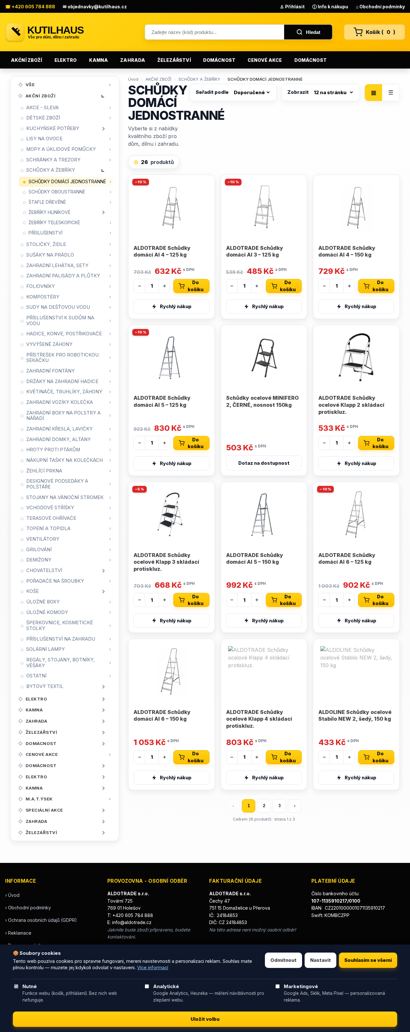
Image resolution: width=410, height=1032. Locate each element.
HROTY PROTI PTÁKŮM (53, 450)
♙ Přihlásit (292, 6)
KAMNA (98, 60)
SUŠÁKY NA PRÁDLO (50, 255)
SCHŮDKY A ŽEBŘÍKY (50, 170)
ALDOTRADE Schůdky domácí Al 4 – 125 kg (162, 251)
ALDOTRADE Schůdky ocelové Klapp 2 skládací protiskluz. (351, 405)
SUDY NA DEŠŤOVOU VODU (58, 307)
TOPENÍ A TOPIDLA (48, 528)
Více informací (152, 968)
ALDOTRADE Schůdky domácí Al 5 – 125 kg (162, 401)
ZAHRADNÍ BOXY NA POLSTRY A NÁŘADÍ (63, 416)
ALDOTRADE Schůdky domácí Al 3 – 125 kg (254, 251)
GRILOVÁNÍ (39, 550)
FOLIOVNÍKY (40, 286)
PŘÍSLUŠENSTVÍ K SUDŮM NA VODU (60, 320)
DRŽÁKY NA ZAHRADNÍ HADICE (62, 381)
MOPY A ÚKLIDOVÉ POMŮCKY (61, 149)
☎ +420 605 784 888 (30, 6)
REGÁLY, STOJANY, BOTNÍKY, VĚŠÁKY (60, 662)
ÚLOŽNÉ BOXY (43, 602)
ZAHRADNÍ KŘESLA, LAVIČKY (59, 429)
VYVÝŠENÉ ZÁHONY (49, 344)
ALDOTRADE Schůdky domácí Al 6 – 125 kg (346, 558)
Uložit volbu (205, 1019)
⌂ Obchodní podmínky (380, 6)
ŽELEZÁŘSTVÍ (174, 60)
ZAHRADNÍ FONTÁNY (50, 371)
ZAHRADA (132, 60)
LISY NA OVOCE (44, 139)
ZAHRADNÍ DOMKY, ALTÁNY (58, 439)
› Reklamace (18, 933)
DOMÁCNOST (219, 60)
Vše (30, 84)
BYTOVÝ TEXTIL (44, 686)
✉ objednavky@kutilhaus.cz (95, 6)
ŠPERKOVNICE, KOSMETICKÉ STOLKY (59, 625)
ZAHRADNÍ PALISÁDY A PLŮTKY (63, 276)
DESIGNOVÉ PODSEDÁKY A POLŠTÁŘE (57, 484)
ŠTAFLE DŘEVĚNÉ (47, 202)
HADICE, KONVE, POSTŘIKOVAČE (64, 334)
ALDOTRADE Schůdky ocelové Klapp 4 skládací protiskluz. (259, 719)
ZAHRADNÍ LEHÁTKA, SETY (57, 265)
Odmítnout (283, 960)
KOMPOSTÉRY (42, 297)
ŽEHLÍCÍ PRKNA (44, 471)
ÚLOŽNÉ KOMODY (47, 612)
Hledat (313, 32)
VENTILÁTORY (42, 539)
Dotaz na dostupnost (264, 463)
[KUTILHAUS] (69, 32)
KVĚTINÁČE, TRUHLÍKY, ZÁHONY (64, 392)
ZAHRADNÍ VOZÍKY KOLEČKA (59, 402)
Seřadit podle (212, 92)
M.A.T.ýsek (39, 798)
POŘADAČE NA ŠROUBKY (55, 581)
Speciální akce (44, 810)
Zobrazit (298, 92)
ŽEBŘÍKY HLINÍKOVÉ (49, 212)
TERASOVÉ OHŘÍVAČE (51, 518)
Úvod (133, 79)
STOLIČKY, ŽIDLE (46, 244)
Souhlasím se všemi (368, 960)
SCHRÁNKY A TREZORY (53, 160)
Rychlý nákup (176, 306)
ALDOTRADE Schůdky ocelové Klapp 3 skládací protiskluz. (166, 562)
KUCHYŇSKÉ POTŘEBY (52, 128)
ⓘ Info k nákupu (330, 6)
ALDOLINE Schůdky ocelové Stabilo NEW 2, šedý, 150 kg (354, 715)
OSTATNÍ (36, 676)
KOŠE (32, 591)
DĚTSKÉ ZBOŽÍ (43, 118)
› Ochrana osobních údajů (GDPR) (41, 920)
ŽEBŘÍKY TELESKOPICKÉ (54, 222)
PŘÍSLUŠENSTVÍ (45, 232)
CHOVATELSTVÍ (44, 570)
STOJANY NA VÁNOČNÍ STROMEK (64, 497)
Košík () (380, 32)
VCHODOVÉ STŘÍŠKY (50, 508)
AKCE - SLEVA (42, 108)
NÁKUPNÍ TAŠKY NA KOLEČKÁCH (64, 460)
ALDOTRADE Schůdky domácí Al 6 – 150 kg (162, 715)
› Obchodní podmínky (28, 907)
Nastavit (320, 960)
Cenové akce (265, 60)
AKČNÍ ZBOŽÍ (26, 60)
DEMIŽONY (38, 560)
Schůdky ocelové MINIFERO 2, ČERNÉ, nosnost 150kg (262, 401)
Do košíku (195, 286)
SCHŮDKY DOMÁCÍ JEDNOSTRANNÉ (67, 181)
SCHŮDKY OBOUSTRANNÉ (57, 191)
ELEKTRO (65, 60)
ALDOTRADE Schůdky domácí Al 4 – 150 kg (346, 251)
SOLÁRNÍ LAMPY (45, 649)
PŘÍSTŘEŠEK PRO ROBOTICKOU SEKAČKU (62, 358)
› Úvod (12, 895)
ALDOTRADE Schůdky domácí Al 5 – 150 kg (254, 558)
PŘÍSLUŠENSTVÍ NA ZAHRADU (60, 639)
